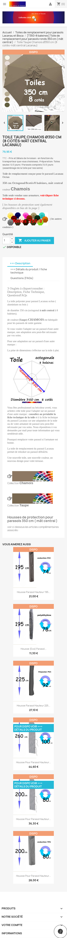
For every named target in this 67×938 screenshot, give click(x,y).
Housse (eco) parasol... (34, 648)
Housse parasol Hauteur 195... (33, 592)
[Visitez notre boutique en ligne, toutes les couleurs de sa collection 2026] (33, 17)
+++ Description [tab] (20, 263)
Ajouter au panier (34, 240)
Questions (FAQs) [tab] (21, 278)
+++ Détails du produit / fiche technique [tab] (28, 271)
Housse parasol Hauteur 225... (33, 705)
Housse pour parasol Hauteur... (33, 762)
